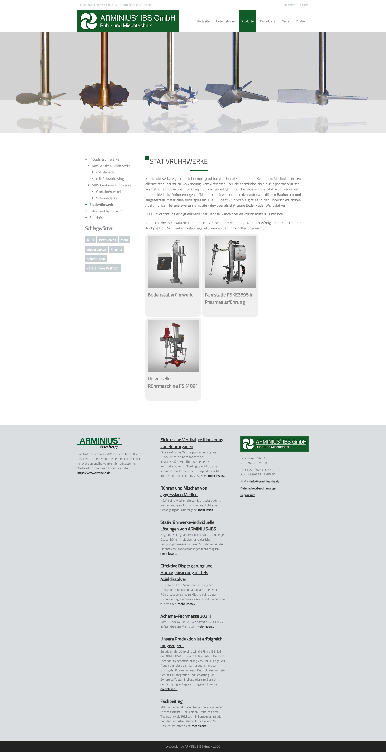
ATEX (91, 240)
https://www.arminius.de (93, 472)
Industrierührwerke (104, 159)
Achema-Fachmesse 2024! (185, 616)
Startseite (203, 21)
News (285, 21)
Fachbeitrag (171, 701)
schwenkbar (96, 258)
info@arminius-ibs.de (137, 4)
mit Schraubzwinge (111, 178)
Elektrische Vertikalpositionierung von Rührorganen (191, 443)
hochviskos (107, 240)
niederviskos (96, 249)
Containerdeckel (108, 191)
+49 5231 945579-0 (96, 4)
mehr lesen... (216, 475)
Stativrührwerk (101, 204)
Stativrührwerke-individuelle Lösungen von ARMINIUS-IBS (188, 525)
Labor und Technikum (106, 211)
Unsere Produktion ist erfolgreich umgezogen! (191, 642)
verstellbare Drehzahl (103, 268)
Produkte (248, 21)
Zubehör (96, 217)
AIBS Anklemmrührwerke (111, 165)
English (303, 5)
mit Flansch (105, 172)
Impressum (247, 495)
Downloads (267, 21)
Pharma (116, 249)
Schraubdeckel (107, 198)
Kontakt (301, 21)
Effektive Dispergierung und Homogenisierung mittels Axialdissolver (186, 572)
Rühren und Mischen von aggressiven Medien (183, 491)
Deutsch (289, 5)
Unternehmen (225, 21)
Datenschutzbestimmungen (258, 488)
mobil (124, 240)
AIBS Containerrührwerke (111, 185)
